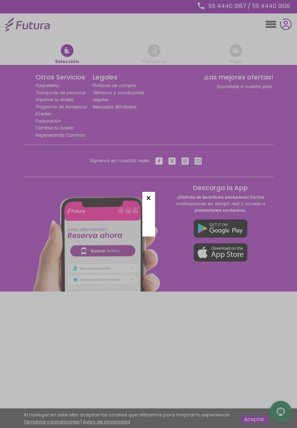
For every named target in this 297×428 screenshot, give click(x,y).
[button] (148, 198)
